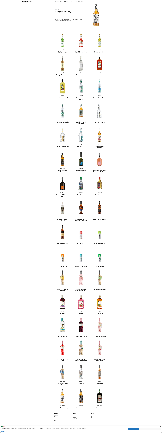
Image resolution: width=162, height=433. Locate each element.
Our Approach (66, 1)
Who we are (57, 1)
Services (71, 1)
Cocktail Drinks (59, 28)
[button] (160, 426)
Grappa (96, 28)
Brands (61, 1)
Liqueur (100, 28)
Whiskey (92, 418)
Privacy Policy (3, 431)
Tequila (106, 28)
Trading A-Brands (80, 1)
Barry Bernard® (57, 9)
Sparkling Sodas (81, 28)
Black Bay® (74, 417)
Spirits (86, 28)
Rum (103, 28)
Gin (92, 28)
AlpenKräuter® (75, 418)
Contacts (75, 1)
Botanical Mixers (74, 28)
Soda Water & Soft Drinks (67, 28)
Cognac (90, 28)
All (55, 28)
